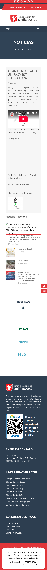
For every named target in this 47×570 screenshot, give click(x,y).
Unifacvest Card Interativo (17, 505)
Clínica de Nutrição (14, 495)
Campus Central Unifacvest (18, 479)
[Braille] (44, 290)
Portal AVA (24, 7)
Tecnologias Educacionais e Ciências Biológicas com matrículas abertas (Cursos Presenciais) (29, 276)
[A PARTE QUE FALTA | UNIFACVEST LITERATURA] (15, 198)
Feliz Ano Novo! (25, 249)
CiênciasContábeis (14, 533)
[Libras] (44, 286)
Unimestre (36, 7)
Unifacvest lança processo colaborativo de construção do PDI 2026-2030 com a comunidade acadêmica (24, 238)
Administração (12, 523)
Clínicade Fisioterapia (15, 488)
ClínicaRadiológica (14, 485)
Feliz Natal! (23, 261)
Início (17, 50)
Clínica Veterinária (14, 492)
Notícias (28, 50)
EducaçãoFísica (13, 527)
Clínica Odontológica (15, 482)
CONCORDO (30, 562)
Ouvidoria (13, 7)
